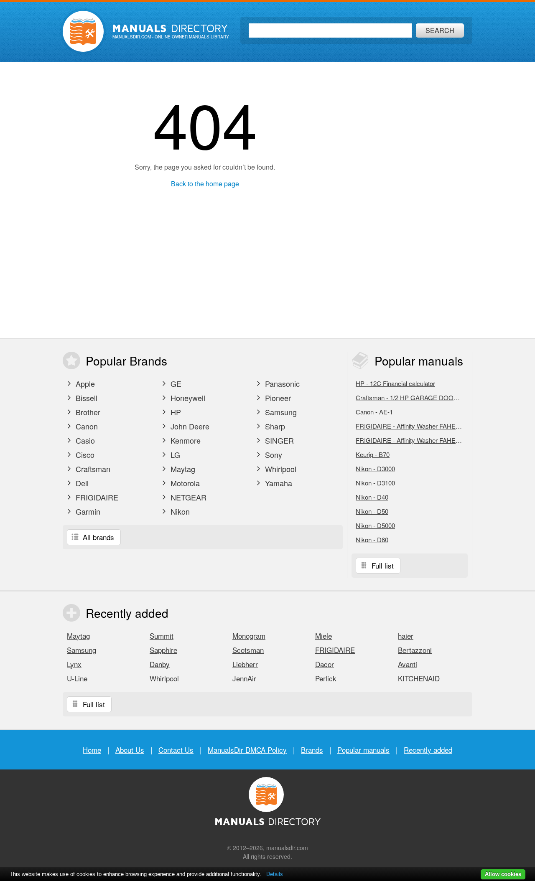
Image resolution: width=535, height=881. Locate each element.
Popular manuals (363, 749)
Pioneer (277, 397)
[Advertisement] (411, 200)
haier (405, 635)
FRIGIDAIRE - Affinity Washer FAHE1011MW (412, 425)
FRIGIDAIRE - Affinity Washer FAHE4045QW (412, 440)
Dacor (324, 664)
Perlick (325, 678)
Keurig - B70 (373, 454)
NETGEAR (187, 497)
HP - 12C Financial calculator (395, 383)
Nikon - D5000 (375, 525)
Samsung (280, 411)
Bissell (85, 397)
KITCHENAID (419, 678)
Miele (323, 635)
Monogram (248, 635)
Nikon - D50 (372, 511)
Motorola (184, 482)
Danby (160, 664)
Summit (161, 635)
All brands (97, 537)
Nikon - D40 (372, 497)
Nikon (179, 511)
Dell (81, 482)
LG (174, 454)
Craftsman (92, 468)
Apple (84, 383)
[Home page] (83, 31)
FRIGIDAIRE (96, 497)
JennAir (244, 678)
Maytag (181, 468)
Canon (86, 426)
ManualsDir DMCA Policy (247, 749)
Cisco (84, 454)
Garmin (87, 511)
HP (174, 411)
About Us (129, 749)
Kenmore (184, 440)
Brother (87, 411)
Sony (272, 454)
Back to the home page (205, 183)
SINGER (278, 440)
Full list (381, 565)
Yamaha (277, 482)
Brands (312, 749)
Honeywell (186, 397)
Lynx (74, 664)
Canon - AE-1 (374, 411)
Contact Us (176, 749)
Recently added (428, 749)
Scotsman (248, 650)
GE (174, 383)
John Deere (188, 426)
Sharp (274, 426)
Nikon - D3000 (375, 468)
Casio (84, 440)
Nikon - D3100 (375, 482)
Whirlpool (279, 468)
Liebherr (245, 664)
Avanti (407, 664)
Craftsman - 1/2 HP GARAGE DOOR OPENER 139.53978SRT (412, 397)
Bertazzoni (415, 650)
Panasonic (281, 383)
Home (92, 749)
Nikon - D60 (372, 539)
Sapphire (163, 650)
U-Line (77, 678)
